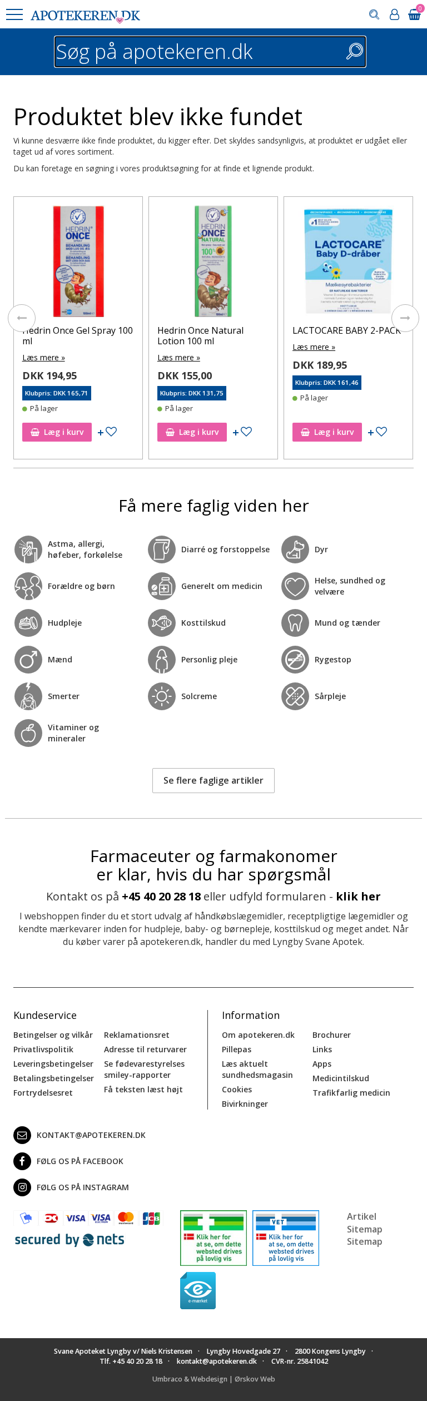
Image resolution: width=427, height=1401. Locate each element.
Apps (321, 1063)
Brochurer (331, 1034)
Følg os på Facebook (80, 1161)
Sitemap (365, 1241)
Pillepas (236, 1049)
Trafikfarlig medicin (351, 1092)
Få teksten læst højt (143, 1089)
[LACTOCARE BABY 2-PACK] (348, 264)
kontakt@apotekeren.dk (91, 1135)
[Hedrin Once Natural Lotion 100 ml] (213, 264)
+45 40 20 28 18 (161, 896)
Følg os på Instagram (83, 1187)
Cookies (237, 1089)
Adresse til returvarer (145, 1049)
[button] (14, 14)
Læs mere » (43, 357)
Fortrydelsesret (43, 1092)
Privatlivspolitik (43, 1049)
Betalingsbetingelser (53, 1078)
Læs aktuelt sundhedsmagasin (257, 1069)
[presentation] (22, 318)
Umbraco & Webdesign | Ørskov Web (213, 1379)
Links (322, 1049)
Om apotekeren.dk (258, 1034)
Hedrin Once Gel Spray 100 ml (77, 335)
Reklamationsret (137, 1034)
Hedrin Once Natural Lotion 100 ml (200, 335)
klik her (358, 896)
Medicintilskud (340, 1078)
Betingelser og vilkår (53, 1034)
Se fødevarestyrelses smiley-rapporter (144, 1069)
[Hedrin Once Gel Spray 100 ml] (78, 264)
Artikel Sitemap (365, 1222)
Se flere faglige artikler (213, 780)
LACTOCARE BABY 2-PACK (346, 330)
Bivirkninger (245, 1103)
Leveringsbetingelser (53, 1063)
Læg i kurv (63, 432)
